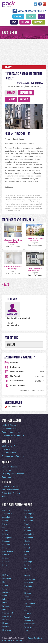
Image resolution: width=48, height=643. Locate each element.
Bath (4, 527)
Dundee (27, 555)
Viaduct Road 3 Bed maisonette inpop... (34, 269)
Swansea (27, 614)
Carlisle (27, 527)
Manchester (6, 616)
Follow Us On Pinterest (11, 493)
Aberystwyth (7, 514)
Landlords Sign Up (9, 425)
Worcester (28, 627)
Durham (27, 558)
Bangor (5, 520)
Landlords (18, 16)
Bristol (4, 565)
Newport (5, 623)
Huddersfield (7, 579)
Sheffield (27, 600)
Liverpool (5, 606)
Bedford (5, 531)
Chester (27, 541)
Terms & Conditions (35, 638)
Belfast (5, 534)
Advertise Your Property (11, 432)
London (5, 609)
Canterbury (28, 520)
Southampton (29, 603)
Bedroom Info (26, 92)
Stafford (27, 607)
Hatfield (5, 575)
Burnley (27, 510)
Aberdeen (6, 510)
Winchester (28, 620)
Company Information (10, 467)
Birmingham (7, 538)
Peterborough (29, 579)
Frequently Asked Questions (13, 435)
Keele (4, 589)
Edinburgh (28, 562)
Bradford (5, 555)
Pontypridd (28, 583)
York (26, 631)
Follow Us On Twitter (10, 486)
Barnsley (5, 524)
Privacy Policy (7, 640)
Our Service (6, 477)
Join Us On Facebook (10, 490)
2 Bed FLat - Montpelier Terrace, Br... (35, 239)
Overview (11, 92)
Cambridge (28, 517)
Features (11, 99)
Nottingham (6, 630)
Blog (41, 16)
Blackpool (6, 544)
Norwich (5, 627)
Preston (27, 590)
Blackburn (6, 541)
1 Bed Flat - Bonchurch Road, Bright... (13, 268)
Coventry (27, 548)
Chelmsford (28, 538)
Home (14, 22)
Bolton (4, 548)
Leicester (5, 599)
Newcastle (6, 620)
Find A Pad (25, 22)
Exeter (26, 565)
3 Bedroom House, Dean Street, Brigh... (13, 241)
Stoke (26, 610)
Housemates (38, 22)
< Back (5, 284)
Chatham (27, 531)
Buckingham (29, 514)
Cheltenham (29, 534)
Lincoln (5, 603)
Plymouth (28, 586)
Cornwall (27, 544)
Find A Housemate (9, 453)
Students (31, 16)
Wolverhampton (30, 624)
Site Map (18, 640)
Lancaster (6, 592)
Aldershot (6, 517)
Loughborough (7, 613)
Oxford (27, 576)
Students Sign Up (9, 446)
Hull (3, 582)
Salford (27, 596)
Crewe (26, 551)
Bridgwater (6, 558)
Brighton (5, 562)
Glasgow (27, 568)
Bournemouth (7, 551)
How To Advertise (8, 429)
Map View (24, 99)
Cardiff (26, 524)
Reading (27, 593)
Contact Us (6, 470)
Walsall (27, 617)
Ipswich (5, 585)
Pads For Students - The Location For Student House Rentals (8, 3)
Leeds (4, 596)
